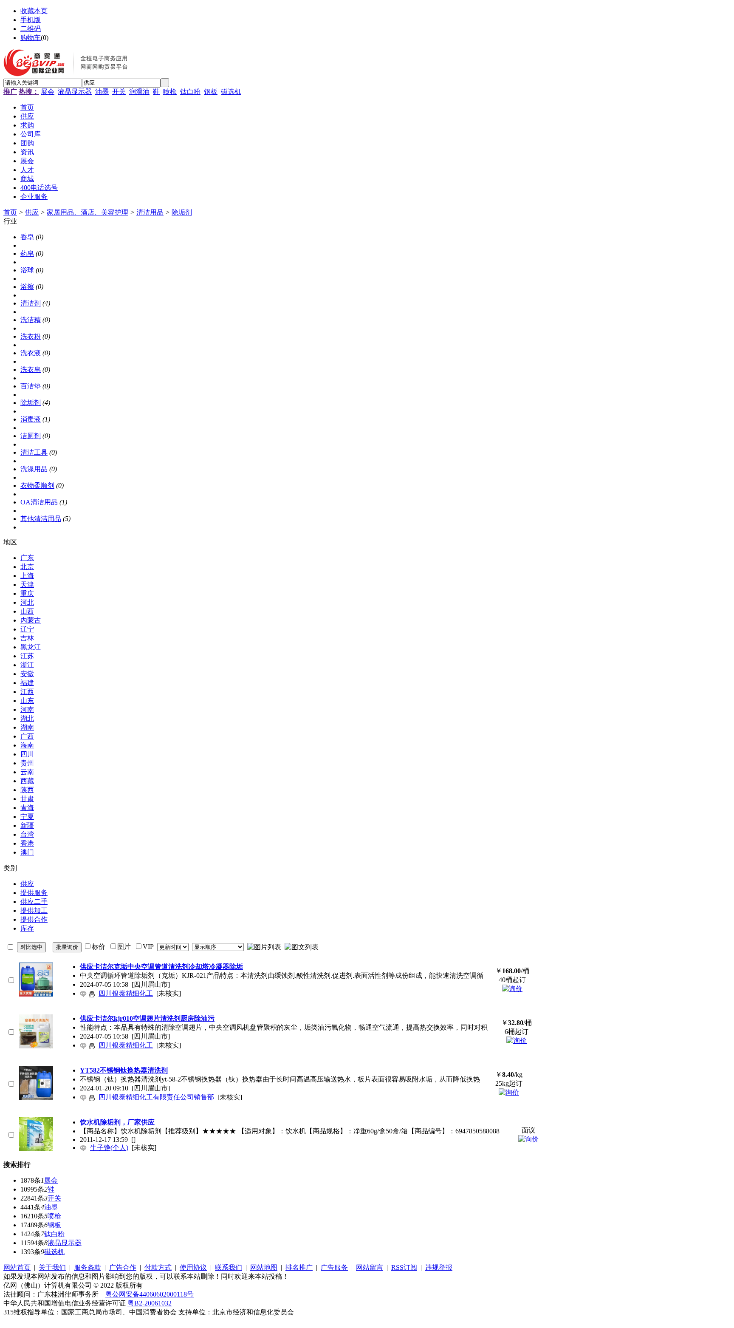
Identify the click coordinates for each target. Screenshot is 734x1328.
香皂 (27, 237)
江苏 (27, 656)
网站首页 (17, 1267)
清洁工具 (34, 452)
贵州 (27, 763)
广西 (27, 736)
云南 (27, 772)
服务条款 (87, 1267)
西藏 (27, 780)
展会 (47, 91)
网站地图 (263, 1267)
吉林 (27, 638)
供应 (32, 212)
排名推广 (299, 1267)
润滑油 (139, 91)
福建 (27, 682)
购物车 (30, 37)
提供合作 (34, 919)
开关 (119, 91)
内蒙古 (30, 620)
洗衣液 (30, 353)
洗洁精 (30, 319)
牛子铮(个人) (109, 1147)
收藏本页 (34, 10)
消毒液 (30, 419)
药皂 (27, 253)
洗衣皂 (30, 369)
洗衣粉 (30, 336)
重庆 (27, 593)
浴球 (27, 270)
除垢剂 (182, 212)
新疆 (27, 825)
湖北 (27, 718)
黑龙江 (30, 647)
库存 (27, 928)
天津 (27, 584)
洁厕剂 (30, 435)
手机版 (30, 19)
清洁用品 (150, 212)
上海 (27, 575)
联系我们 (228, 1267)
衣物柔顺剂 (37, 485)
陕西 (27, 789)
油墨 (102, 91)
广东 (27, 557)
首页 (10, 212)
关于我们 (52, 1267)
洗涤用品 (34, 469)
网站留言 (369, 1267)
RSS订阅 (404, 1267)
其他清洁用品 (40, 518)
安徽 (27, 673)
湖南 (27, 727)
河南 (27, 709)
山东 (27, 700)
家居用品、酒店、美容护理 (87, 212)
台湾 (27, 834)
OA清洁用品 (39, 502)
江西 (27, 691)
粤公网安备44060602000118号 (149, 1294)
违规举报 (438, 1267)
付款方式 (158, 1267)
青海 (27, 807)
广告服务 (334, 1267)
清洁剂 (30, 303)
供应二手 (34, 901)
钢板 (210, 91)
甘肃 (27, 798)
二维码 (30, 28)
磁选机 (231, 91)
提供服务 (34, 892)
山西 (27, 611)
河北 (27, 602)
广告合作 (122, 1267)
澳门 (27, 852)
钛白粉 (190, 91)
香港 (27, 843)
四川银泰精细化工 (126, 993)
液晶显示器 (75, 91)
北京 (27, 566)
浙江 (27, 664)
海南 (27, 745)
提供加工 (34, 910)
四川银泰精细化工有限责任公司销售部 (156, 1097)
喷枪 (170, 91)
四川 (27, 754)
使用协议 (193, 1267)
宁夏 (27, 816)
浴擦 (27, 286)
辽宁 (27, 629)
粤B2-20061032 (149, 1303)
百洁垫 (30, 386)
